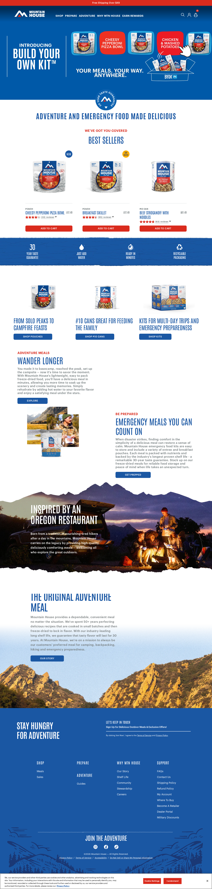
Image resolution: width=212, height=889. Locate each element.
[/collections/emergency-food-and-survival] (106, 50)
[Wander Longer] (159, 371)
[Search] (183, 15)
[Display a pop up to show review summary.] (56, 217)
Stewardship (124, 788)
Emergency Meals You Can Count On (154, 426)
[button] (59, 13)
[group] (106, 50)
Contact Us (164, 777)
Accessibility (101, 858)
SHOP (40, 762)
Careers (121, 794)
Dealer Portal (165, 811)
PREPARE (83, 762)
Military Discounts (168, 817)
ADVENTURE (85, 775)
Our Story (47, 658)
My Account (164, 794)
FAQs (160, 771)
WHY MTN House (128, 762)
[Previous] (9, 43)
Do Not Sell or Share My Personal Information (131, 858)
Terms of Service (144, 735)
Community (124, 783)
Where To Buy (165, 800)
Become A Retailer (168, 806)
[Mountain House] (29, 13)
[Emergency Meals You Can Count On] (53, 432)
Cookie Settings (152, 881)
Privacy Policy (162, 735)
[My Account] (189, 15)
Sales (40, 777)
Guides (81, 783)
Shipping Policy (166, 783)
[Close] (207, 881)
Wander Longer (40, 360)
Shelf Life (122, 777)
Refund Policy (165, 788)
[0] (196, 15)
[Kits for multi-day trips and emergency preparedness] (169, 311)
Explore (32, 401)
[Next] (202, 43)
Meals (40, 771)
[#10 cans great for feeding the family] (106, 311)
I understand (172, 881)
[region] (106, 881)
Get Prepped (133, 475)
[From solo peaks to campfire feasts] (44, 311)
